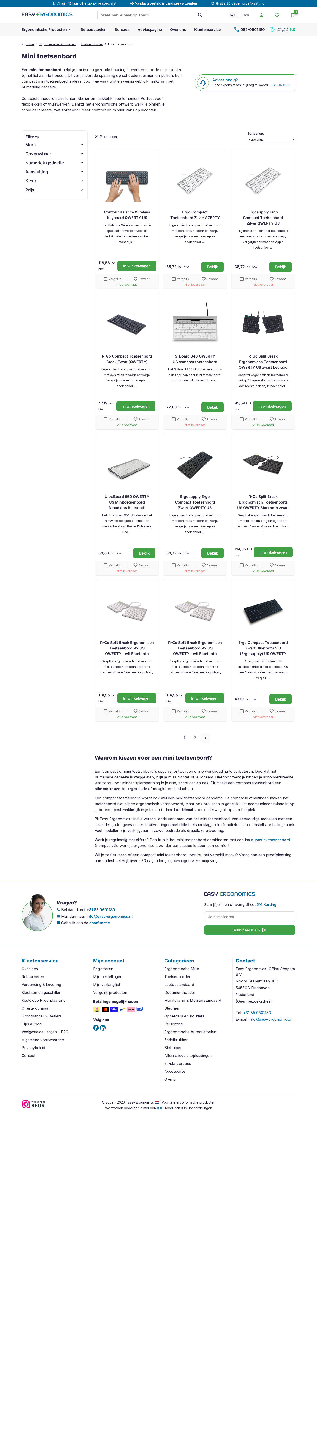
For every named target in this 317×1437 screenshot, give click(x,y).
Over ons (178, 29)
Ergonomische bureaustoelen (190, 1032)
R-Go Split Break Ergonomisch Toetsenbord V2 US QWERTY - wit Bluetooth (127, 648)
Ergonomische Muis (181, 968)
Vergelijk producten (110, 992)
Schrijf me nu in (250, 930)
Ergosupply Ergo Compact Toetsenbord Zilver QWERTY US (263, 218)
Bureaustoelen (94, 29)
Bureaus (122, 29)
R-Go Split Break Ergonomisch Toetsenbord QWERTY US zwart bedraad (263, 362)
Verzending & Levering (41, 984)
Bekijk (212, 267)
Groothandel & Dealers (42, 1016)
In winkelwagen (137, 266)
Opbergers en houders (184, 1016)
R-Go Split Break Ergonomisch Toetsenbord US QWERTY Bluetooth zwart (263, 502)
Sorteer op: (256, 133)
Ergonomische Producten (44, 29)
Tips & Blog (32, 1024)
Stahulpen (173, 1047)
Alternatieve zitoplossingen (188, 1055)
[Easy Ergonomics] (47, 15)
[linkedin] (103, 1028)
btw (246, 15)
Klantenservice (207, 29)
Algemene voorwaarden (43, 1039)
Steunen (171, 1008)
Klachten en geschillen (41, 992)
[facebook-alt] (96, 1028)
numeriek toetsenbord (270, 839)
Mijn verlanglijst (106, 984)
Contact (28, 1055)
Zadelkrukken (176, 1039)
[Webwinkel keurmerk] (33, 1107)
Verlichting (173, 1024)
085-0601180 (249, 29)
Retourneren (33, 976)
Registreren (103, 968)
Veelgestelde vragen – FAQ (45, 1032)
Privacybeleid (33, 1047)
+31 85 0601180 (101, 909)
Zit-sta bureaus (177, 1063)
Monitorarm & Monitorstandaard (192, 1000)
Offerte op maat (35, 1008)
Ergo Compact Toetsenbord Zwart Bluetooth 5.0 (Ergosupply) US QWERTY (263, 648)
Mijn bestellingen (107, 976)
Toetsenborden (92, 44)
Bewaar (141, 279)
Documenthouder (179, 992)
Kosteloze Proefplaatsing (43, 1000)
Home (30, 44)
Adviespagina (150, 29)
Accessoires (175, 1071)
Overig (170, 1079)
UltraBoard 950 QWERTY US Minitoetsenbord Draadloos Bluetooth (127, 502)
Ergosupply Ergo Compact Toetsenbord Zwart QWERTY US (195, 502)
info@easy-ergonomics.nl (110, 916)
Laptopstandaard (179, 984)
